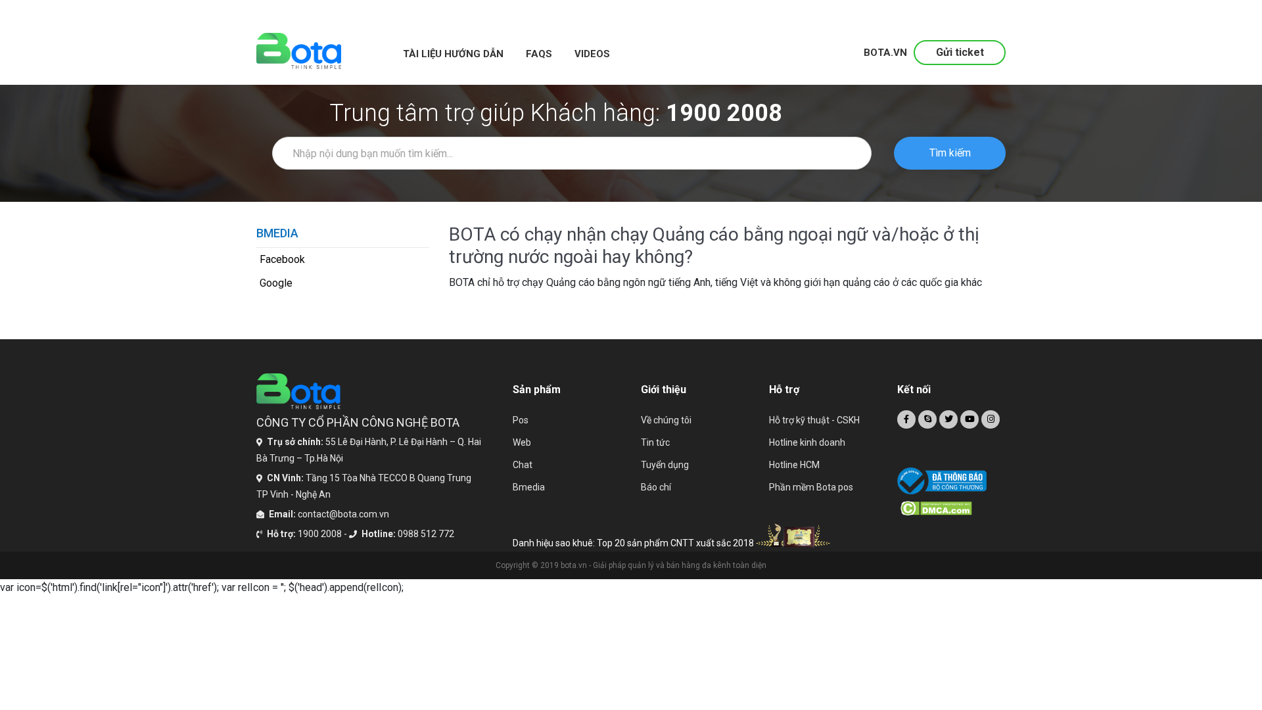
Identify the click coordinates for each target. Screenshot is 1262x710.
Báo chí (656, 487)
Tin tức (655, 442)
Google (276, 283)
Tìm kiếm (950, 153)
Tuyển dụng (665, 465)
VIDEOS (592, 54)
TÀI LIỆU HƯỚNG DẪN (453, 54)
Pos (520, 420)
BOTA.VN (885, 53)
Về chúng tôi (666, 420)
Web (522, 442)
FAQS (539, 54)
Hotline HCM (794, 465)
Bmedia (529, 487)
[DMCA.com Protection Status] (953, 508)
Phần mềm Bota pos (811, 487)
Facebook (282, 259)
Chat (522, 465)
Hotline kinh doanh (807, 442)
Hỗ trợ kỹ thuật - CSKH (814, 420)
